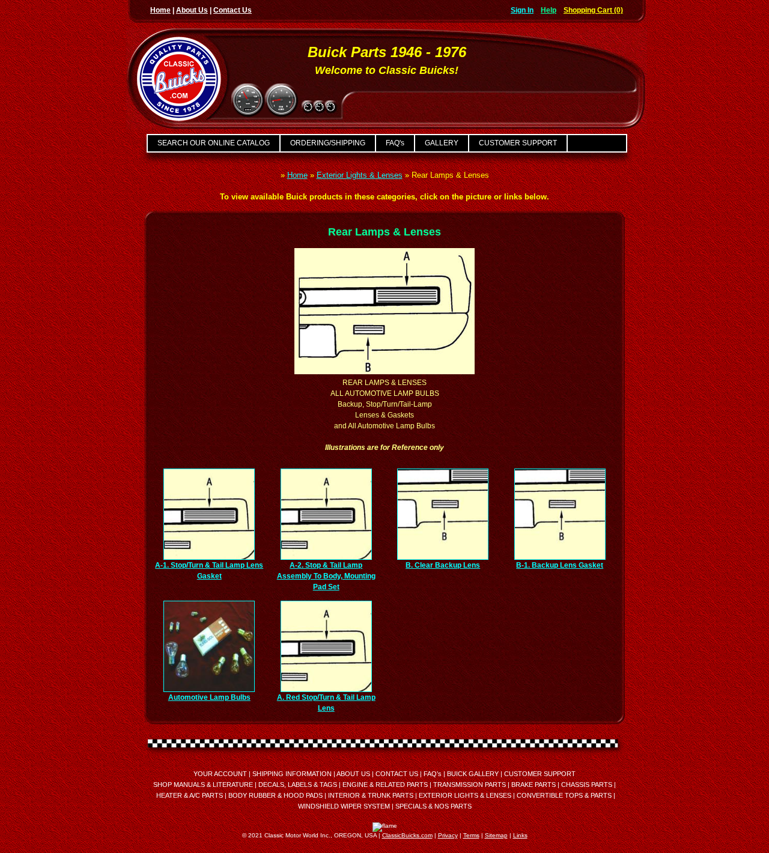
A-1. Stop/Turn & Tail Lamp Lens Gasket (209, 570)
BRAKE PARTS (533, 784)
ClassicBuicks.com (407, 835)
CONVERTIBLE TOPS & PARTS (564, 795)
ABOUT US (353, 773)
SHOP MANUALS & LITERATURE (203, 784)
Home (160, 10)
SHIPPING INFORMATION (292, 773)
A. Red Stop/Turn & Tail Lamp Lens (326, 702)
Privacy (448, 835)
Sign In (522, 10)
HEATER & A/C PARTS (189, 795)
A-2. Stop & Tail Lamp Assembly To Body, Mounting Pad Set (326, 576)
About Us (192, 10)
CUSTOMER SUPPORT (518, 143)
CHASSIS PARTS (586, 784)
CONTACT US (396, 773)
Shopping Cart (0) (593, 10)
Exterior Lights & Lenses (360, 175)
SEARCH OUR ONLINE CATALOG (213, 143)
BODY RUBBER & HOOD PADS (275, 795)
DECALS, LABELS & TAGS (297, 784)
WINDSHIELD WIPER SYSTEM (344, 806)
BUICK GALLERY (473, 773)
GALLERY (441, 143)
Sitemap (496, 835)
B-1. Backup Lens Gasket (559, 565)
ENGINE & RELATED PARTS (385, 784)
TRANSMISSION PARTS (469, 784)
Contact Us (232, 10)
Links (520, 835)
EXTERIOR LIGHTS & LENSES (465, 795)
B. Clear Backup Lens (443, 565)
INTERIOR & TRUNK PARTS (370, 795)
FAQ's (395, 143)
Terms (471, 835)
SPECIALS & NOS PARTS (433, 806)
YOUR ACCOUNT (220, 773)
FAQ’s (433, 773)
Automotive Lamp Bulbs (209, 697)
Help (548, 10)
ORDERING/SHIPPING (327, 143)
